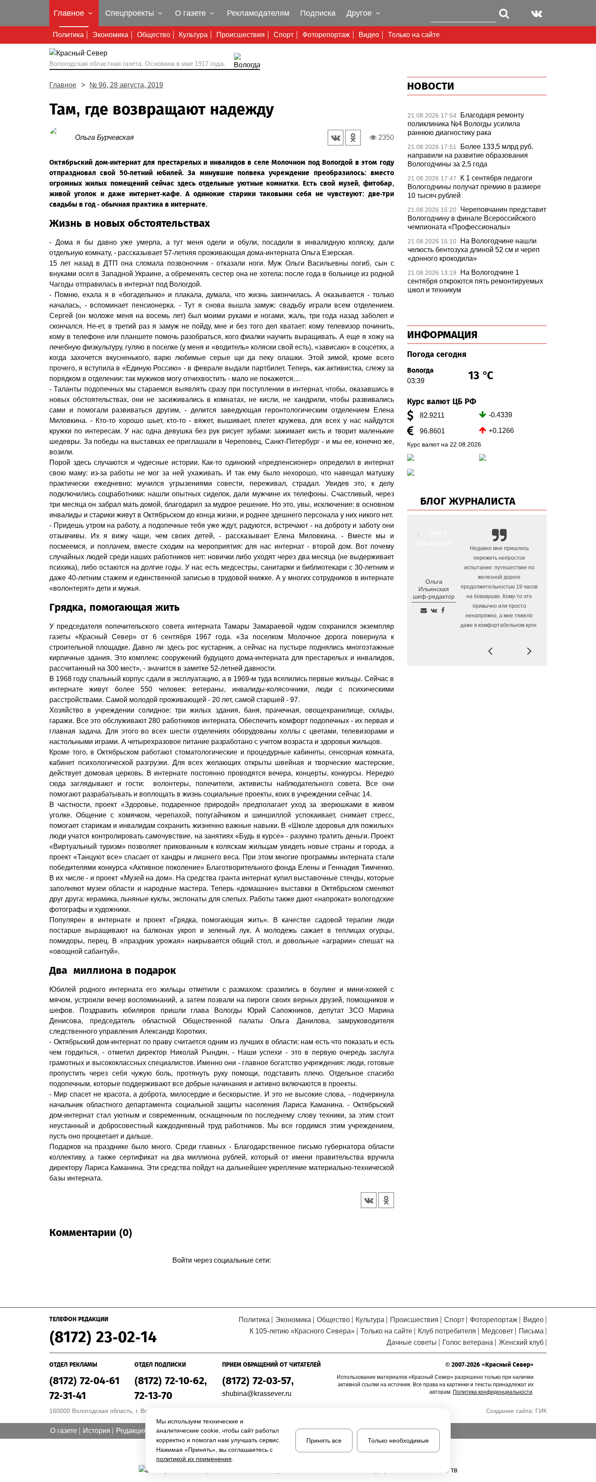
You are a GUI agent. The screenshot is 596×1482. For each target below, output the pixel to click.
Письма (531, 1331)
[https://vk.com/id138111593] (434, 610)
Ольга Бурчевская (104, 137)
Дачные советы (412, 1342)
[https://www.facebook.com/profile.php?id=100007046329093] (443, 610)
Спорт (284, 34)
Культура (193, 34)
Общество (153, 34)
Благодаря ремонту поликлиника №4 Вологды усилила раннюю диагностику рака (466, 123)
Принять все (324, 1440)
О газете (63, 1430)
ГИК (541, 1410)
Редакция (131, 1430)
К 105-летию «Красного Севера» (302, 1331)
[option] (477, 126)
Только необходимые (398, 1440)
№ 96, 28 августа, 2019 (126, 85)
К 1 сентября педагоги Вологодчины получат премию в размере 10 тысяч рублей (474, 186)
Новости (430, 86)
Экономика (110, 34)
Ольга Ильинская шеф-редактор (434, 589)
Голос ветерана (467, 1342)
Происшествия (240, 34)
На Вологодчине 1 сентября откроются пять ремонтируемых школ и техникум (475, 281)
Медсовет (497, 1331)
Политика (68, 34)
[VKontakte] (220, 1273)
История (96, 1430)
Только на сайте (414, 34)
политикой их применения (194, 1458)
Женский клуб (521, 1342)
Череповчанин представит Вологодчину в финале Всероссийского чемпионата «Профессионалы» (477, 218)
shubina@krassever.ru (256, 1393)
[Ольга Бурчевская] (62, 137)
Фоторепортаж (326, 34)
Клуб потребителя (447, 1331)
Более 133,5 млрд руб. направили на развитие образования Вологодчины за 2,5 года (470, 155)
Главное (62, 85)
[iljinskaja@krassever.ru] (424, 610)
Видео (369, 34)
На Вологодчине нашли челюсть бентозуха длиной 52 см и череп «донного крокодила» (474, 249)
